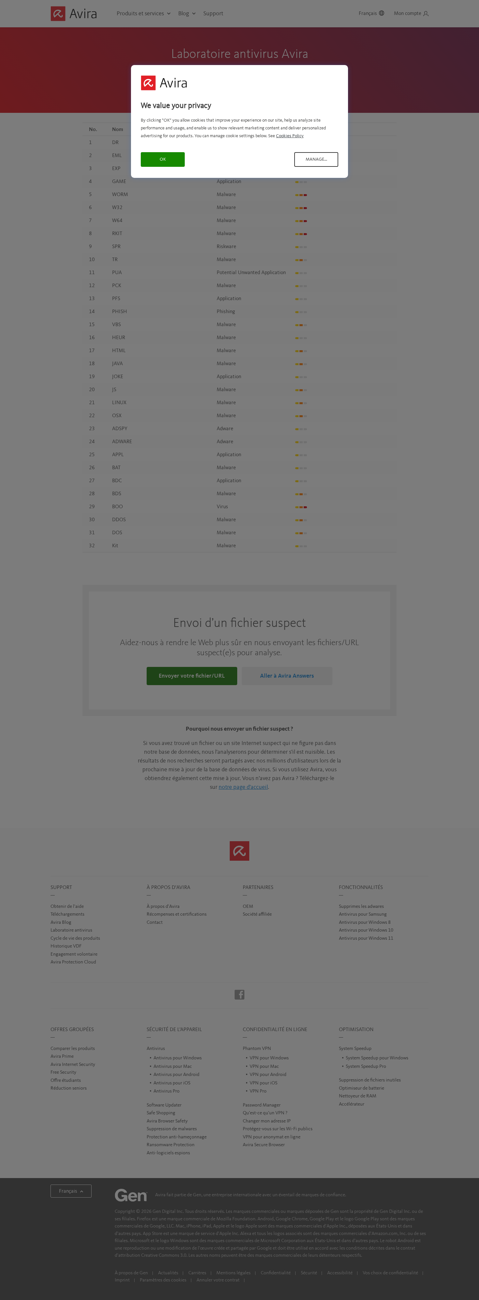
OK (163, 159)
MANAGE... (316, 159)
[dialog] (239, 121)
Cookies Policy (290, 136)
